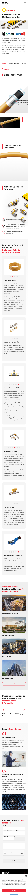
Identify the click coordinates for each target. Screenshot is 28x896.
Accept (14, 890)
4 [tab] (17, 276)
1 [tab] (10, 276)
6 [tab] (19, 447)
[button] (25, 876)
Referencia (23, 63)
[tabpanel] (14, 267)
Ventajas (4, 63)
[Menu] (24, 2)
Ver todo (14, 684)
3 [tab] (14, 276)
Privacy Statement (14, 894)
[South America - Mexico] (5, 3)
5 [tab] (18, 384)
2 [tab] (12, 276)
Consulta (6, 69)
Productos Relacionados (13, 63)
